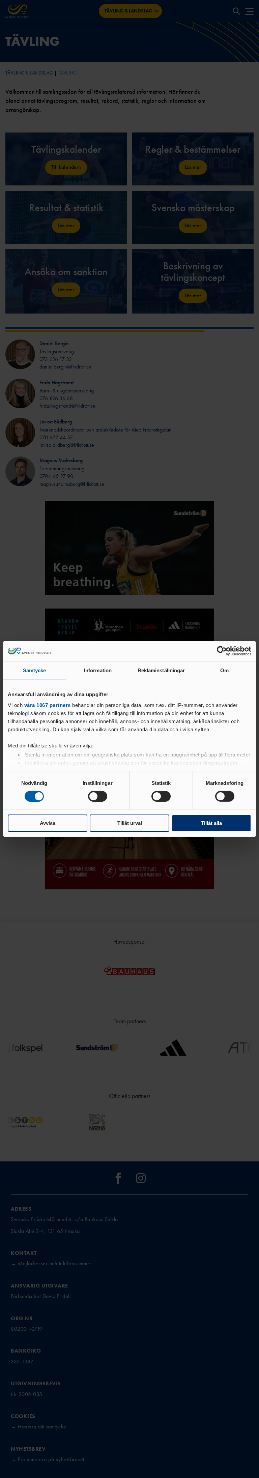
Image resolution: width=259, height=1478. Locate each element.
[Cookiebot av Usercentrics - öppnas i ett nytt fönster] (221, 651)
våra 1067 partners (47, 705)
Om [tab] (224, 670)
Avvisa (47, 823)
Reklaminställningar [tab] (161, 670)
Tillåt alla (211, 823)
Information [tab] (98, 670)
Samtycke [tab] (34, 670)
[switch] (97, 796)
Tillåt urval (129, 823)
